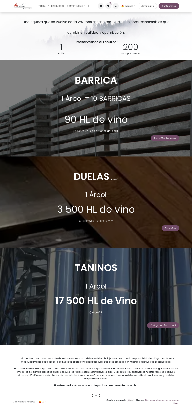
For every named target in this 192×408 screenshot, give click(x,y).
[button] (116, 6)
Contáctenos (169, 5)
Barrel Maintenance (165, 138)
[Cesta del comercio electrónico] (101, 6)
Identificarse (147, 5)
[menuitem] (42, 6)
